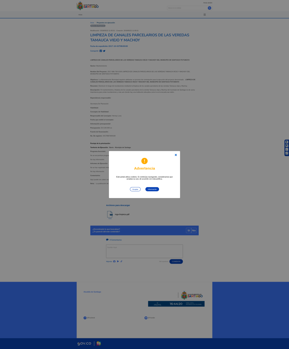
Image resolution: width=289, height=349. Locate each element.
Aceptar (135, 189)
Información (152, 189)
